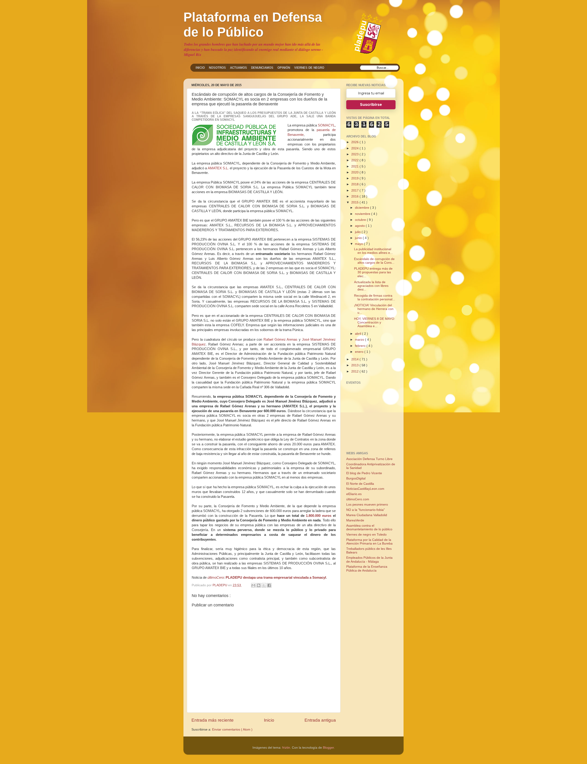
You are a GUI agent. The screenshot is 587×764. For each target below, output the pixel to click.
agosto (360, 225)
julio (358, 232)
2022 (355, 160)
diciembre (362, 207)
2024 (355, 148)
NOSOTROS (217, 67)
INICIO (200, 67)
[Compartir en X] (264, 585)
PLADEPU (220, 585)
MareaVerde (355, 520)
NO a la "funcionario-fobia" (365, 510)
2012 (355, 371)
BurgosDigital (355, 478)
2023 (355, 154)
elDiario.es (354, 494)
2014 (355, 359)
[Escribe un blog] (258, 585)
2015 (355, 202)
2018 (355, 184)
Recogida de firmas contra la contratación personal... (374, 297)
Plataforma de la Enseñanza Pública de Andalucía (366, 568)
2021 (355, 166)
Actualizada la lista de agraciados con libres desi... (371, 285)
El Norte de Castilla (360, 483)
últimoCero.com (357, 499)
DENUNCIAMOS (262, 67)
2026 (355, 142)
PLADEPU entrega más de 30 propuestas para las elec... (373, 272)
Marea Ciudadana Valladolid (366, 515)
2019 (355, 178)
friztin (286, 747)
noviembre (363, 214)
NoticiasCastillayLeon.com (365, 488)
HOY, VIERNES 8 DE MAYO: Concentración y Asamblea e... (374, 322)
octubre (361, 220)
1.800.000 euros (318, 516)
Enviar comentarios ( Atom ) (232, 729)
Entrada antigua (320, 720)
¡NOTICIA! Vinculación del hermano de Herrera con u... (373, 309)
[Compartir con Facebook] (269, 585)
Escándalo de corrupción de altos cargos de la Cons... (374, 260)
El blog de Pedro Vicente (364, 473)
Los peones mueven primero (367, 504)
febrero (360, 346)
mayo (359, 244)
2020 (355, 172)
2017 (355, 190)
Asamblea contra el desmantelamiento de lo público (369, 527)
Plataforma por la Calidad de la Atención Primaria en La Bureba (369, 541)
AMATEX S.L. (218, 168)
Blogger (328, 747)
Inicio (269, 720)
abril (358, 333)
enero (359, 351)
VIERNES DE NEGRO (309, 67)
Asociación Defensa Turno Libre (369, 459)
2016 (355, 196)
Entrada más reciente (212, 720)
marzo (360, 339)
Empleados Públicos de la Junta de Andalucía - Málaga (369, 559)
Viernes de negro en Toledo (366, 534)
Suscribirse (371, 104)
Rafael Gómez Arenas (280, 339)
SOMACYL (326, 125)
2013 (355, 365)
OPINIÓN (283, 67)
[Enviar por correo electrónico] (253, 585)
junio (359, 238)
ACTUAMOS (238, 67)
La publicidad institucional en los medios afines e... (373, 251)
